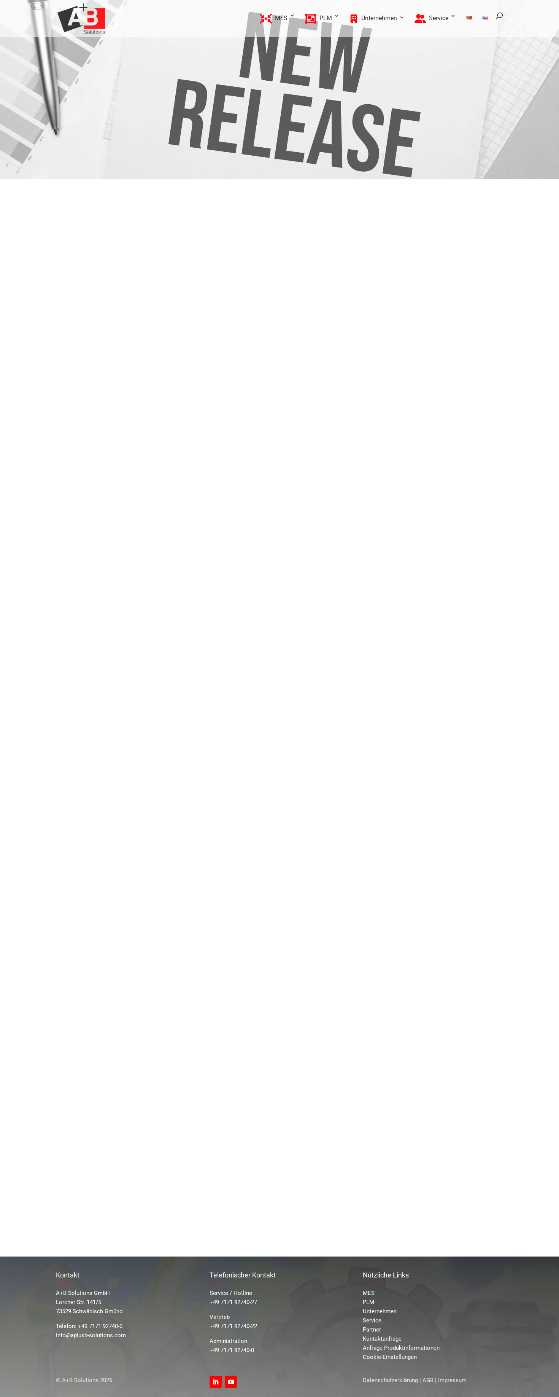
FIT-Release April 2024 (427, 353)
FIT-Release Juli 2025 (425, 286)
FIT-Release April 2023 (427, 411)
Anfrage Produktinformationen (401, 1347)
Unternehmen (380, 1311)
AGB (428, 1380)
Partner (372, 1329)
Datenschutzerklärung (390, 1380)
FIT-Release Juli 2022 (425, 459)
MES (369, 1293)
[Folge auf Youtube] (231, 1382)
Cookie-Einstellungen (390, 1357)
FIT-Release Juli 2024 (425, 344)
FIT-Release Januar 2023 (430, 420)
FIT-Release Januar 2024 (430, 362)
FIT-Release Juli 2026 (439, 228)
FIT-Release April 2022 (427, 468)
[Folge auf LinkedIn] (216, 1382)
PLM (368, 1302)
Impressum (452, 1380)
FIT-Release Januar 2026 (430, 246)
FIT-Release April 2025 (427, 295)
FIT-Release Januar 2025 (430, 304)
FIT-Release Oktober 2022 (431, 450)
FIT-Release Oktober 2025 (431, 277)
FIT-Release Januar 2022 (430, 478)
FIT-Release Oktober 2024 (431, 334)
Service (372, 1320)
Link (264, 305)
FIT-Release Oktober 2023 (431, 392)
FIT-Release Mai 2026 (426, 237)
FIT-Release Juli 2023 (425, 401)
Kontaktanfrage (382, 1338)
